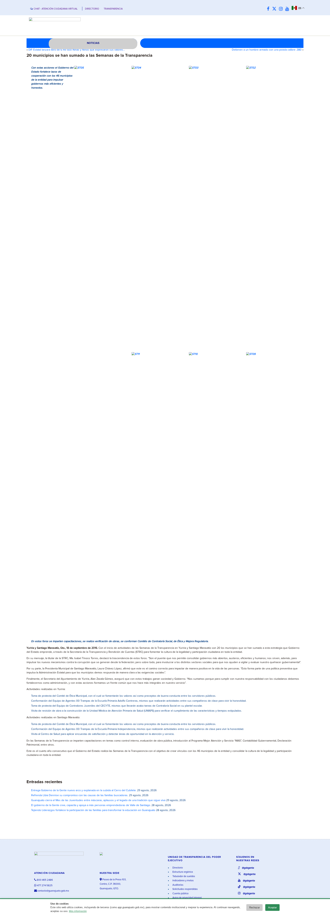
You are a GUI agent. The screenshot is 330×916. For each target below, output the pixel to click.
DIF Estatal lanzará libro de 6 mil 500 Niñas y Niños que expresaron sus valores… (76, 49)
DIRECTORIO (92, 9)
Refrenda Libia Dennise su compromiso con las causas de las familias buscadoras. (79, 795)
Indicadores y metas (183, 880)
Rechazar (254, 907)
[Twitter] (275, 9)
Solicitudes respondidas (185, 889)
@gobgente (247, 868)
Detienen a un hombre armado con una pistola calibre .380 (267, 49)
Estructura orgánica (182, 872)
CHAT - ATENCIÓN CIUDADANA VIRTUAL (56, 9)
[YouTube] (288, 9)
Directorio (177, 868)
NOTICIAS (93, 43)
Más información (78, 911)
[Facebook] (269, 9)
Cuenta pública (180, 893)
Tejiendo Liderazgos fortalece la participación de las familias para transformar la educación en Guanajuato (93, 810)
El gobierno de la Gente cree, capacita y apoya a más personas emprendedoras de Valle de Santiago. (91, 805)
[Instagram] (282, 9)
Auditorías (177, 885)
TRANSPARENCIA (113, 9)
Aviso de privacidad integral (187, 898)
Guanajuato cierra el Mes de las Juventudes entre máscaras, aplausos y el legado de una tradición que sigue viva (98, 800)
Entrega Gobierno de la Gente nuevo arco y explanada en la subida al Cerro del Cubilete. (83, 790)
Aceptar (272, 907)
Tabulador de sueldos (183, 876)
